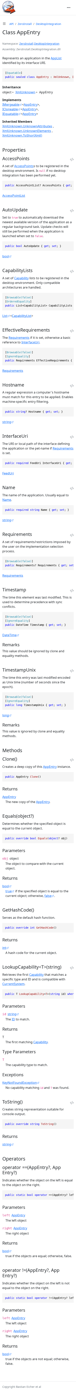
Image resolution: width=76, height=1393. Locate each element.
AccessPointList (13, 195)
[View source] (72, 159)
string (6, 422)
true (8, 891)
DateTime (9, 635)
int (4, 948)
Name (6, 500)
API (11, 24)
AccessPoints (24, 166)
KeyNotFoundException (19, 1083)
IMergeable (10, 104)
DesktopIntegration (48, 24)
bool (5, 256)
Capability (21, 278)
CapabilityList (21, 316)
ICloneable (10, 109)
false (47, 896)
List (4, 316)
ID (13, 1019)
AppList (56, 58)
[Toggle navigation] (69, 7)
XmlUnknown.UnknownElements (26, 131)
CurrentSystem (13, 984)
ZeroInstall (25, 24)
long (5, 715)
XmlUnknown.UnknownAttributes (27, 126)
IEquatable (10, 114)
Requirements (19, 337)
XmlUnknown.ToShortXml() (22, 135)
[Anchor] (29, 150)
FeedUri (8, 473)
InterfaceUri (30, 342)
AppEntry (30, 104)
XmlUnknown (25, 92)
